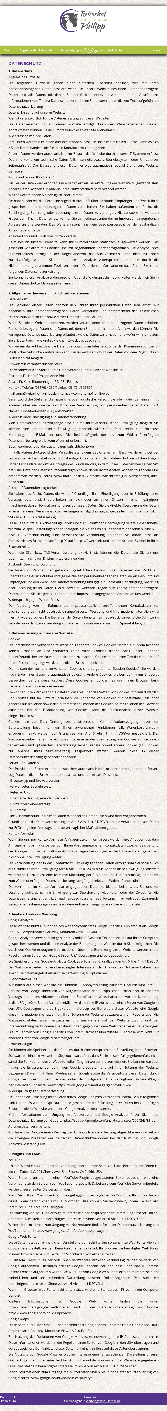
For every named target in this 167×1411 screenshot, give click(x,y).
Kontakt (158, 50)
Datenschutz (24, 63)
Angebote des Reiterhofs (36, 50)
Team (8, 50)
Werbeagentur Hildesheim (103, 1401)
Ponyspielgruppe (71, 50)
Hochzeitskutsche (110, 50)
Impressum (8, 1401)
